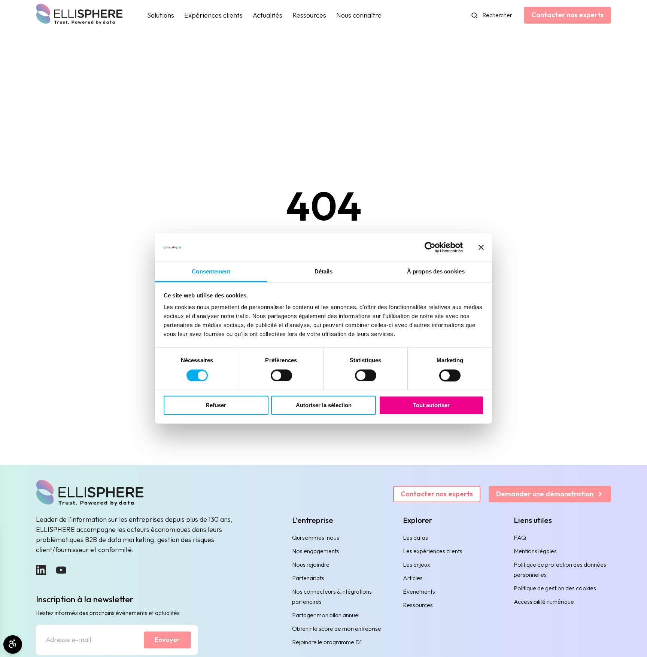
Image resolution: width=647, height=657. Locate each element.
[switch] (281, 376)
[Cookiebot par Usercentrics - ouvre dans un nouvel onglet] (430, 247)
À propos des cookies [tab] (436, 272)
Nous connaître (359, 15)
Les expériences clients (432, 551)
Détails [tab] (324, 272)
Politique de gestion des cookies (555, 588)
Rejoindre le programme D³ (327, 642)
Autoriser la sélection (324, 405)
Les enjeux (416, 564)
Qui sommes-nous (315, 537)
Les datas (415, 537)
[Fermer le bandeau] (481, 247)
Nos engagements (315, 551)
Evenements (419, 591)
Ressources (309, 15)
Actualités (267, 15)
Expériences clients (213, 15)
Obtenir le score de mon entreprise (336, 628)
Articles (413, 578)
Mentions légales (535, 551)
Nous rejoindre (310, 564)
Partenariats (308, 578)
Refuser (216, 405)
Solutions (160, 15)
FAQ (520, 537)
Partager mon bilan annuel (325, 615)
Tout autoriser (431, 405)
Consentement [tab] (211, 272)
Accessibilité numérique (544, 601)
